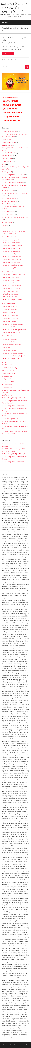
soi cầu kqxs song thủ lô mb (11, 268)
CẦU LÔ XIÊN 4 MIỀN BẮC (11, 297)
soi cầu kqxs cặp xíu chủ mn (11, 309)
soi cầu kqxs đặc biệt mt (10, 342)
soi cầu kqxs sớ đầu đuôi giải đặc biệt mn (15, 330)
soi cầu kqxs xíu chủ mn (10, 327)
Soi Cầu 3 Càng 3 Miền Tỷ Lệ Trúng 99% (13, 175)
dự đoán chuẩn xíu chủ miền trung (13, 345)
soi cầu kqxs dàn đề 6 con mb (12, 257)
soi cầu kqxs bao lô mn (10, 306)
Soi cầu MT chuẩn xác (8, 214)
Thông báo (5, 225)
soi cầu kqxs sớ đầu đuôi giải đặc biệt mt (15, 356)
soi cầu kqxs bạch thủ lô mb (11, 248)
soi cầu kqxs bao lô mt (8, 312)
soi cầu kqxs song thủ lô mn (11, 332)
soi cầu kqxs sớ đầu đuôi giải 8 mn (13, 324)
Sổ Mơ (4, 164)
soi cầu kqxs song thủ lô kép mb (12, 300)
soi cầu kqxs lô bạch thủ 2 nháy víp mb (14, 274)
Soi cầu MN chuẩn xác (10, 60)
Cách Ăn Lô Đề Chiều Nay (9, 131)
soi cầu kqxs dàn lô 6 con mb (11, 280)
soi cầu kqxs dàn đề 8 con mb (12, 259)
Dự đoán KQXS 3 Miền (8, 142)
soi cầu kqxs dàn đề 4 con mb (12, 254)
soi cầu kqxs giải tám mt (10, 347)
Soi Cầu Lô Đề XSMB (8, 190)
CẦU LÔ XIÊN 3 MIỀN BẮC (11, 294)
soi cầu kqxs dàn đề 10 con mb (12, 262)
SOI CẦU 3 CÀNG (7, 172)
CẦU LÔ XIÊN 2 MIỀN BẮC (10, 291)
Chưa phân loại (6, 139)
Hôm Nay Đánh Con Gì (8, 153)
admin (17, 43)
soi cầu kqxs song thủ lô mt (11, 359)
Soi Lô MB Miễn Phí (7, 222)
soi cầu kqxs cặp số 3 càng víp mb (13, 265)
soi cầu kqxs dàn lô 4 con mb (11, 277)
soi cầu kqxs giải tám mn (10, 318)
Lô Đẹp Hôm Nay (7, 161)
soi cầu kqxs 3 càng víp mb (11, 240)
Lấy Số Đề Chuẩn (7, 158)
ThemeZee (25, 1045)
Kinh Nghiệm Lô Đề (7, 156)
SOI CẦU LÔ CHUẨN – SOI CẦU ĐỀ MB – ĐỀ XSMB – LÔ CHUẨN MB (16, 8)
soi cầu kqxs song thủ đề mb (11, 251)
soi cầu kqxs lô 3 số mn (10, 321)
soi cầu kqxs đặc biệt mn (10, 316)
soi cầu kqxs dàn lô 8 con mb (11, 283)
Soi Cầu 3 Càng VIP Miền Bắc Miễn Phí (13, 182)
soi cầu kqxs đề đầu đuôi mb (11, 288)
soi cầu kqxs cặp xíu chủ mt (11, 339)
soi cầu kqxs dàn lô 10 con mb (12, 286)
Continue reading (8, 54)
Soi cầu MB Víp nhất (8, 204)
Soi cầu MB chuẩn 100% (9, 198)
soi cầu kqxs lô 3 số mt (10, 350)
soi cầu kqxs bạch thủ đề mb (11, 243)
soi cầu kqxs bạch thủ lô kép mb (12, 245)
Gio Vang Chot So (7, 145)
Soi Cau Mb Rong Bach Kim (10, 201)
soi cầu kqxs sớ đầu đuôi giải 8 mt (13, 353)
